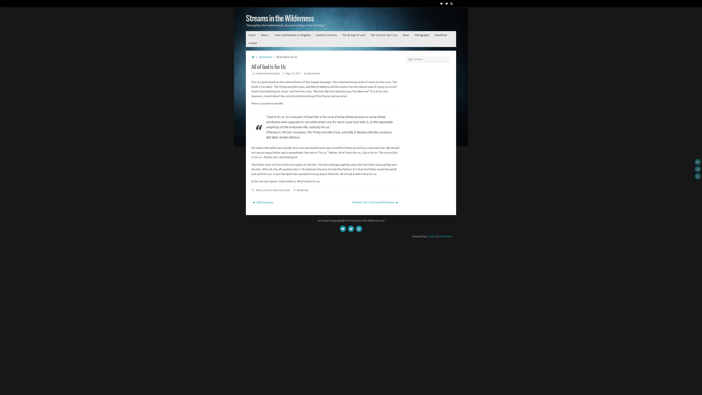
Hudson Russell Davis (267, 73)
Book (259, 190)
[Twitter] (446, 3)
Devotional (265, 57)
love (287, 190)
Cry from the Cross (273, 190)
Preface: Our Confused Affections (373, 202)
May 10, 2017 (293, 73)
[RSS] (451, 3)
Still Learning (264, 202)
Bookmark (302, 190)
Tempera (432, 236)
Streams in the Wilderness (280, 19)
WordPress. (445, 236)
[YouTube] (441, 3)
